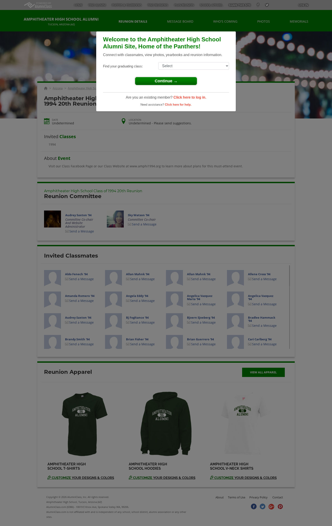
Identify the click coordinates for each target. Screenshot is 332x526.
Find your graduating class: (123, 66)
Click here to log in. (189, 97)
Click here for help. (178, 104)
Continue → (166, 81)
